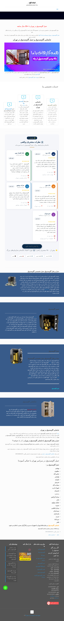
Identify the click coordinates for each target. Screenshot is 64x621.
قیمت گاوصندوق (41, 569)
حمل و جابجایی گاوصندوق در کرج (12, 548)
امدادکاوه (47, 289)
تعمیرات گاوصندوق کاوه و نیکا (11, 571)
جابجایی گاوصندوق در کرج (48, 454)
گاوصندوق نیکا (41, 552)
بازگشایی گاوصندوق (31, 409)
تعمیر (35, 317)
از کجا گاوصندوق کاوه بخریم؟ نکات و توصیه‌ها (11, 564)
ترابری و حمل (51, 534)
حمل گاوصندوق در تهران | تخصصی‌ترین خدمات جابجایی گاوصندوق (11, 556)
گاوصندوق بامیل (41, 572)
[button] (5, 588)
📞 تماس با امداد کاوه (32, 246)
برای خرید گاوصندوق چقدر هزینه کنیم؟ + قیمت (11, 578)
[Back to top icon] (32, 612)
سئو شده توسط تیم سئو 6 (32, 615)
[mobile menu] (57, 9)
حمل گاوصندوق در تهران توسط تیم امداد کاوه (49, 35)
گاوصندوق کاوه (8, 108)
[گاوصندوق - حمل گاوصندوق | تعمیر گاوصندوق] (32, 3)
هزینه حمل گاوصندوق (33, 77)
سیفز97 (43, 555)
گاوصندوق (37, 74)
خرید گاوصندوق (41, 563)
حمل (24, 105)
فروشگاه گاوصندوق (40, 566)
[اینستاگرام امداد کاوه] (29, 550)
